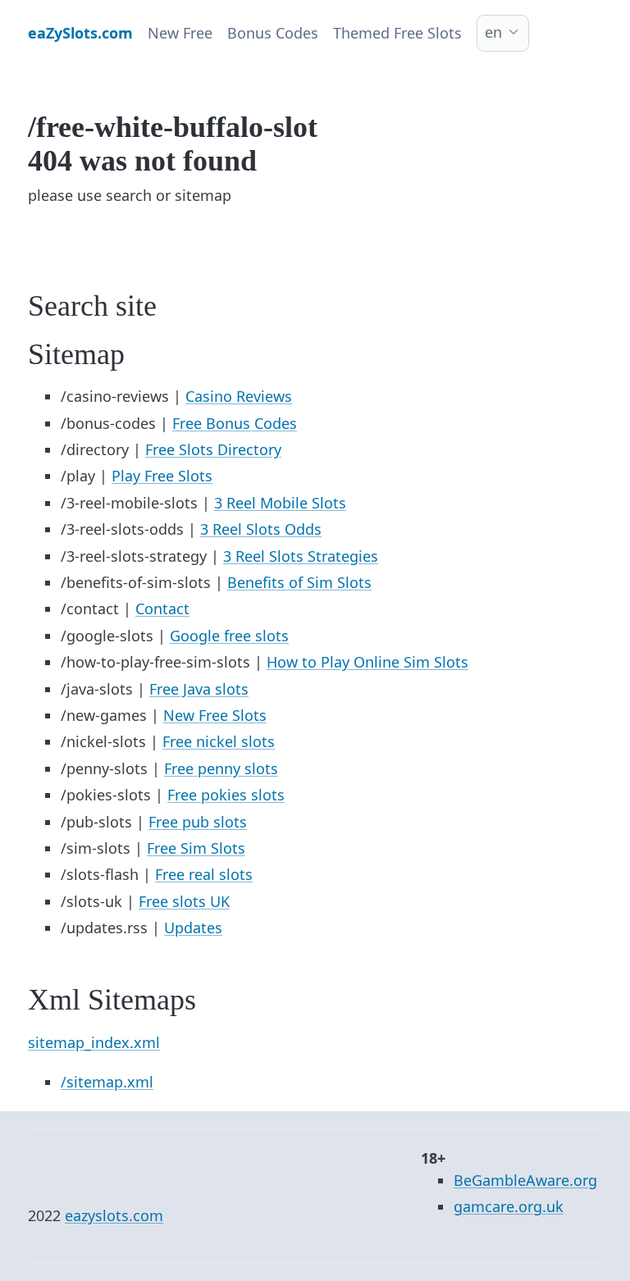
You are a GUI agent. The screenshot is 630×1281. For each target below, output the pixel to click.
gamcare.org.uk (509, 1206)
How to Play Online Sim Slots (367, 662)
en (493, 32)
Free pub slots (197, 822)
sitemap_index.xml (94, 1042)
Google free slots (229, 635)
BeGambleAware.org (525, 1180)
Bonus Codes (272, 33)
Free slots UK (184, 901)
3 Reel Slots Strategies (300, 556)
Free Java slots (199, 689)
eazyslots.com (114, 1215)
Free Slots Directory (213, 449)
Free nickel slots (218, 741)
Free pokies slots (226, 795)
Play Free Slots (162, 476)
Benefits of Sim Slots (299, 582)
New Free (180, 33)
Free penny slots (221, 768)
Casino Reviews (238, 396)
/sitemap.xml (107, 1082)
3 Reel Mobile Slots (280, 503)
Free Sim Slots (196, 848)
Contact (162, 608)
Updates (193, 927)
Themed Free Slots (397, 33)
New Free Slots (215, 715)
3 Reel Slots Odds (261, 529)
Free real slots (204, 874)
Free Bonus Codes (234, 423)
